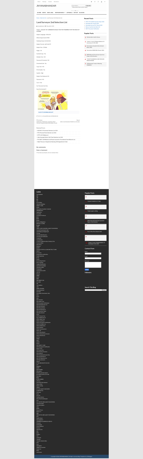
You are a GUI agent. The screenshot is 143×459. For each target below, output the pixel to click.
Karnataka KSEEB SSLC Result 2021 (95, 50)
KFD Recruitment (40, 312)
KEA (37, 298)
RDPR (37, 408)
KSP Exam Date (40, 350)
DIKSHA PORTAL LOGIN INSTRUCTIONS (46, 249)
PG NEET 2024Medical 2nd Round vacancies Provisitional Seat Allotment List (56, 139)
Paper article (39, 384)
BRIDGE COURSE (40, 223)
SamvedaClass (39, 419)
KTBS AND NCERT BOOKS (42, 363)
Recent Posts (39, 410)
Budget (38, 225)
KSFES (38, 342)
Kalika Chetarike (40, 288)
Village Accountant (40, 447)
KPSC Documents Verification (43, 322)
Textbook (38, 437)
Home (39, 12)
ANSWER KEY (39, 210)
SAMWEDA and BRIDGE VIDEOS (44, 421)
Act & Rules (39, 202)
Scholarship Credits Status (93, 37)
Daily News (39, 244)
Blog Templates (81, 456)
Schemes (38, 423)
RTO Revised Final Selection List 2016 (46, 132)
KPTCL (38, 337)
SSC (37, 431)
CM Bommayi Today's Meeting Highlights (94, 64)
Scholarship (39, 424)
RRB (37, 413)
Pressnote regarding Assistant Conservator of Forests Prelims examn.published (95, 227)
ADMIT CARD (39, 205)
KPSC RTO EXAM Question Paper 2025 (95, 21)
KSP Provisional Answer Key (43, 355)
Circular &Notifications (41, 234)
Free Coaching (39, 262)
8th (37, 199)
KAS (37, 295)
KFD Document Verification (42, 303)
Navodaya (38, 376)
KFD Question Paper (41, 311)
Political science (40, 397)
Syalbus (38, 434)
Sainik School (39, 418)
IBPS (37, 278)
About (39, 1)
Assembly (38, 213)
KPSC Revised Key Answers (43, 333)
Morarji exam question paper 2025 (95, 215)
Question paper (40, 403)
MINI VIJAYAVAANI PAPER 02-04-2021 (70, 121)
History (38, 273)
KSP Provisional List (41, 356)
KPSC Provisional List (41, 329)
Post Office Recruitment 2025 (94, 231)
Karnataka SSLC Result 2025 (92, 23)
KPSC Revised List (40, 335)
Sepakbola (69, 12)
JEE (37, 283)
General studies (40, 267)
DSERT (38, 251)
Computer (38, 238)
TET (37, 436)
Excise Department (40, 260)
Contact (50, 1)
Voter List (38, 449)
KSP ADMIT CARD (40, 345)
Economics (38, 252)
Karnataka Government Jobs (43, 293)
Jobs (37, 286)
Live (37, 364)
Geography (39, 269)
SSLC (37, 432)
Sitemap (44, 1)
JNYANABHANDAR (46, 6)
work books (39, 452)
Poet (37, 393)
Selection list (43, 18)
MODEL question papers (42, 372)
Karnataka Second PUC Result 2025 (94, 25)
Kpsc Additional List (41, 317)
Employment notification (42, 254)
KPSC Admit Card (40, 319)
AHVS (37, 207)
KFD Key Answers (40, 306)
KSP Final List (39, 353)
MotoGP (76, 12)
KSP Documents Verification (43, 346)
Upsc (37, 444)
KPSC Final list (39, 327)
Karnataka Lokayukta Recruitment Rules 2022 (95, 46)
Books (37, 220)
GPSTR (38, 272)
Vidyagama (39, 445)
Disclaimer (56, 1)
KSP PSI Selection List (41, 358)
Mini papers (39, 371)
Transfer (38, 439)
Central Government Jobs (42, 230)
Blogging (81, 12)
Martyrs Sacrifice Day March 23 (93, 27)
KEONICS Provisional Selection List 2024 (47, 130)
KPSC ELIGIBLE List (41, 324)
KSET (37, 340)
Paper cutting (39, 385)
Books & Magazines (41, 222)
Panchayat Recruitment (42, 382)
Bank (37, 218)
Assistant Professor (41, 215)
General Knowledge (41, 265)
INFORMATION (40, 280)
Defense (38, 246)
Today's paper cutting (92, 211)
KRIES (37, 338)
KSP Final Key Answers (41, 351)
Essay (37, 257)
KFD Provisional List (41, 309)
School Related (39, 426)
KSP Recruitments (40, 359)
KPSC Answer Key (40, 316)
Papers (38, 387)
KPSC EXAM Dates (40, 325)
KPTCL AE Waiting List (42, 135)
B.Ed (37, 217)
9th (37, 200)
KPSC (37, 314)
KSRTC (38, 361)
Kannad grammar (40, 290)
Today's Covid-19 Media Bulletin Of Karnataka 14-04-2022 (95, 42)
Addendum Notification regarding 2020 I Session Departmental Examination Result (46, 122)
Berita (44, 12)
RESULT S (38, 411)
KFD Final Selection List (41, 304)
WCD (37, 450)
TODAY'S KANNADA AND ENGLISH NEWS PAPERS (95, 59)
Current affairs (39, 243)
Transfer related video (41, 441)
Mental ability (39, 369)
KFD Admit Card (40, 301)
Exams (37, 259)
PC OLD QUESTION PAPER (43, 389)
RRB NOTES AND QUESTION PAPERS (45, 415)
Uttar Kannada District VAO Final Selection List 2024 (50, 137)
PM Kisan (38, 392)
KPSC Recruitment (40, 332)
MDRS (37, 368)
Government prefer (41, 270)
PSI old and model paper (42, 398)
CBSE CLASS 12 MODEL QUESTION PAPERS (47, 228)
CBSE (37, 226)
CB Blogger (89, 456)
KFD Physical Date (40, 307)
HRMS (37, 275)
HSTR (37, 277)
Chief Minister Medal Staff (42, 231)
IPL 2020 (38, 282)
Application (39, 212)
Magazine (38, 366)
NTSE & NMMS (39, 379)
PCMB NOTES (39, 390)
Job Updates (39, 285)
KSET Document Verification (92, 28)
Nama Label (50, 12)
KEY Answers (39, 299)
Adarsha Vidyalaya (40, 204)
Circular (38, 233)
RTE (37, 416)
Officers (38, 380)
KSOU (37, 343)
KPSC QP (38, 330)
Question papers (40, 405)
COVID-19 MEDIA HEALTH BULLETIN (45, 241)
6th (37, 196)
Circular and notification (42, 236)
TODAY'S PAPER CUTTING (94, 201)
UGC (37, 442)
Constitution (39, 239)
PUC (37, 400)
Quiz (37, 406)
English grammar (40, 256)
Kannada (38, 291)
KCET (37, 296)
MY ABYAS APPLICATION (42, 374)
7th (37, 197)
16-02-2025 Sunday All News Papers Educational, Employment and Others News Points (96, 238)
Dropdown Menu (59, 12)
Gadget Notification (41, 264)
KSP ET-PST (39, 348)
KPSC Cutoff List (40, 321)
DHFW (38, 248)
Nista (37, 377)
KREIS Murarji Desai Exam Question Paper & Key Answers (95, 55)
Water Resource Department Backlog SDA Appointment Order (52, 141)
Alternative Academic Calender (43, 209)
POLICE (38, 395)
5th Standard (39, 194)
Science (38, 427)
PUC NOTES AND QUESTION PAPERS (45, 402)
